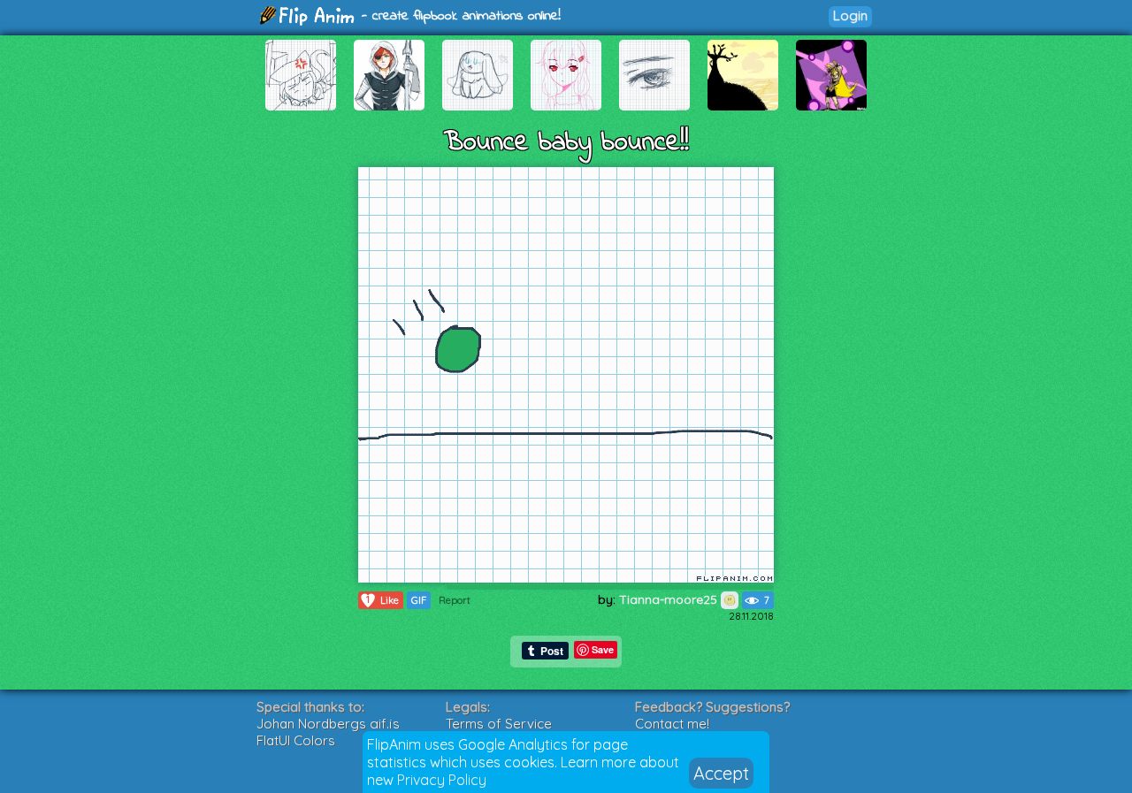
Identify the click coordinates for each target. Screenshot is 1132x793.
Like (382, 599)
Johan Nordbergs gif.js (328, 723)
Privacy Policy (441, 780)
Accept (721, 773)
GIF (418, 600)
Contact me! (672, 723)
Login (850, 15)
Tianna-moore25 (670, 599)
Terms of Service (499, 723)
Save (603, 649)
